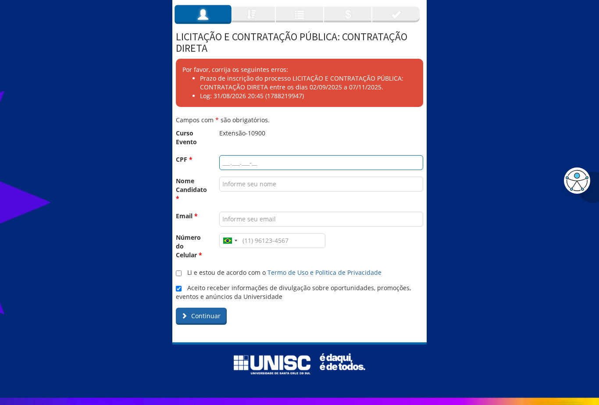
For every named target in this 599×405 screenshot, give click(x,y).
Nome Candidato (191, 189)
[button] (575, 180)
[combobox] (230, 241)
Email (187, 216)
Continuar (205, 316)
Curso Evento (186, 137)
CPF (184, 159)
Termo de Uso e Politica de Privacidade (324, 272)
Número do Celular (189, 246)
